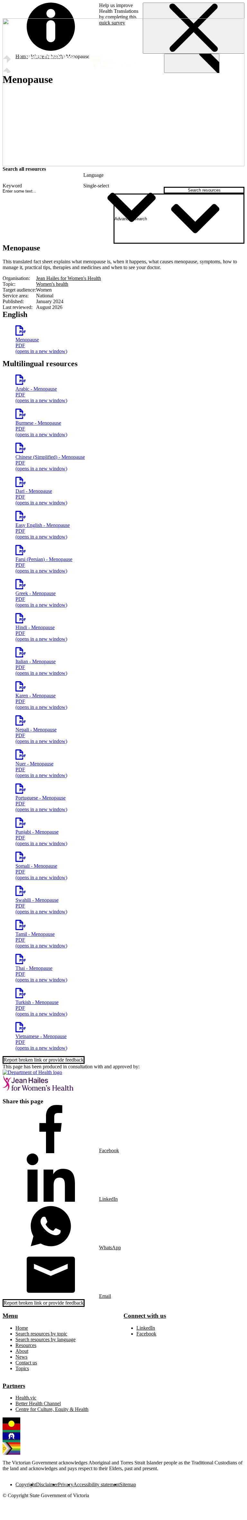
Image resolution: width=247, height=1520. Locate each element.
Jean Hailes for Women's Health (68, 278)
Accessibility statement (96, 1484)
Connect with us (145, 1315)
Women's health (52, 284)
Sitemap (128, 1484)
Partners (14, 1385)
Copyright (25, 1484)
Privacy (65, 1484)
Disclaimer (47, 1484)
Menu (10, 1315)
